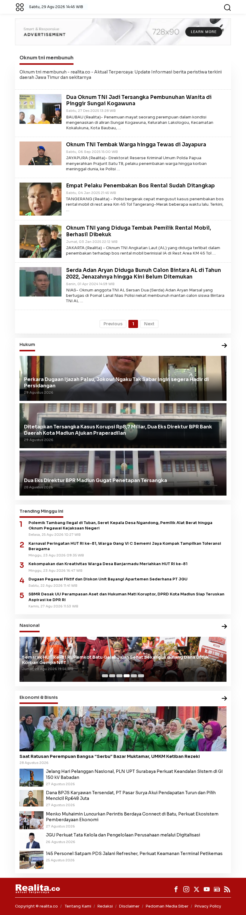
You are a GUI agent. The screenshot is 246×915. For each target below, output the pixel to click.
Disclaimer (129, 906)
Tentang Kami (78, 906)
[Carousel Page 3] (119, 675)
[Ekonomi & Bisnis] (224, 698)
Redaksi (105, 906)
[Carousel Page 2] (112, 675)
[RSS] (227, 889)
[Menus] (20, 6)
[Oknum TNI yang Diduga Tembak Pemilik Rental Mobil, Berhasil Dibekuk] (41, 241)
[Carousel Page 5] (134, 675)
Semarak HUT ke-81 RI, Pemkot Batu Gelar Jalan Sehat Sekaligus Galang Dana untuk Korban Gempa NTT (115, 659)
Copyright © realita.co (36, 906)
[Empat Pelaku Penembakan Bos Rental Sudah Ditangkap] (41, 198)
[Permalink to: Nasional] (224, 626)
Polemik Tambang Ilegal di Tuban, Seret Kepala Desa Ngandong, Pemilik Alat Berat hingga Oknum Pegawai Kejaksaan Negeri (120, 525)
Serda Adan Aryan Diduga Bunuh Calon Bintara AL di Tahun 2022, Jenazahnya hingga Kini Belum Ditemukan (143, 273)
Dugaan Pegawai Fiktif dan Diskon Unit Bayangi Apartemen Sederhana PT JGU (108, 579)
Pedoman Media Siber (167, 906)
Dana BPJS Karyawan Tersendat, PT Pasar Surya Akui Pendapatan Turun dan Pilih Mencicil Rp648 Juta (131, 795)
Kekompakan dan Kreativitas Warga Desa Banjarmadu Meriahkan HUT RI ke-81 (108, 564)
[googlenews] (217, 889)
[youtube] (207, 889)
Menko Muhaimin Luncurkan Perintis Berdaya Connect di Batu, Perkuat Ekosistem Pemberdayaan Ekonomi (132, 816)
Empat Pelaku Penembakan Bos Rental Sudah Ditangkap (140, 186)
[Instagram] (186, 889)
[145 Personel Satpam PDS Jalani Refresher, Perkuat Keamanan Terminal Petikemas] (32, 859)
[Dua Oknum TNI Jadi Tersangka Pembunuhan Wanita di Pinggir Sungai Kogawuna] (41, 108)
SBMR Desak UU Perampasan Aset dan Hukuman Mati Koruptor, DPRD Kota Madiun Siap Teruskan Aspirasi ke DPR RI (126, 597)
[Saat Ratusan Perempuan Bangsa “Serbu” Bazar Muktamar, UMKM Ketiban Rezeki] (123, 728)
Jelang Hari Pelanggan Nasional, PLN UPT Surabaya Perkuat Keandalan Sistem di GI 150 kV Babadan (134, 774)
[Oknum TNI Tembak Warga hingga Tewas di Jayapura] (41, 153)
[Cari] (227, 7)
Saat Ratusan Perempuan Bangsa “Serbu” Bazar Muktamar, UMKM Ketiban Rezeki (110, 756)
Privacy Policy (207, 906)
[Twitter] (196, 889)
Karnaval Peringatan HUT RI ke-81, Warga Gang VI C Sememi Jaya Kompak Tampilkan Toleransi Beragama (124, 546)
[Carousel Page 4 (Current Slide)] (127, 675)
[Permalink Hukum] (224, 345)
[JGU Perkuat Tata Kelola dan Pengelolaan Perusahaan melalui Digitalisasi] (32, 840)
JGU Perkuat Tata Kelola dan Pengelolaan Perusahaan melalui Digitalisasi (123, 835)
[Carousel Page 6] (141, 675)
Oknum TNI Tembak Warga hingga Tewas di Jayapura (136, 145)
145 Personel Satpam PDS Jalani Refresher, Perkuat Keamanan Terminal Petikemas (134, 853)
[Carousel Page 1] (105, 675)
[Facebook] (176, 889)
